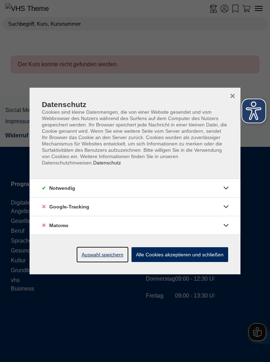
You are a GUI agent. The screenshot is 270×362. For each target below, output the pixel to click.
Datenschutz (107, 163)
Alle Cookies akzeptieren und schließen (180, 254)
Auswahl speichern (102, 254)
